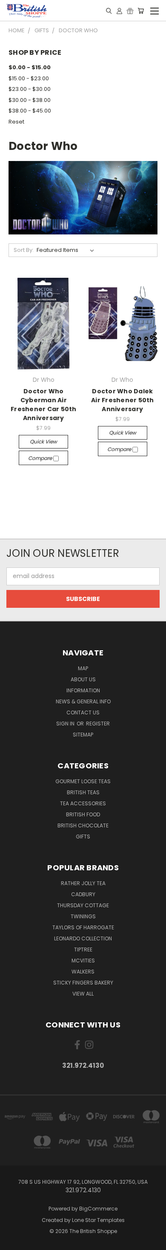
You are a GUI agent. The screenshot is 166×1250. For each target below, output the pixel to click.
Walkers (83, 971)
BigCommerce (98, 1208)
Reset (16, 122)
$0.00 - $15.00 (30, 67)
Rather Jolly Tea (83, 883)
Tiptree (83, 949)
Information (83, 690)
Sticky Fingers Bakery (83, 982)
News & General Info (83, 701)
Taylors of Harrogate (83, 927)
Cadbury (83, 894)
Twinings (83, 916)
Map (83, 668)
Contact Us (83, 712)
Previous (13, 1241)
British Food (83, 814)
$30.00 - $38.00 (30, 100)
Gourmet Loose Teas (83, 781)
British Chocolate (83, 825)
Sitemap (83, 734)
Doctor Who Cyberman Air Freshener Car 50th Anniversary (44, 404)
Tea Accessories (83, 803)
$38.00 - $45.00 (30, 111)
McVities (83, 960)
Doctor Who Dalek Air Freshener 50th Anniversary (122, 400)
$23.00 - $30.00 (30, 89)
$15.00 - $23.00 (29, 78)
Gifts (83, 836)
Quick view (43, 441)
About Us (83, 679)
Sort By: (24, 250)
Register (98, 723)
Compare (40, 458)
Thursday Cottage (83, 905)
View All (83, 993)
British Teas (83, 792)
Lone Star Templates (98, 1220)
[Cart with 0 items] (140, 10)
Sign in (66, 723)
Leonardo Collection (83, 938)
